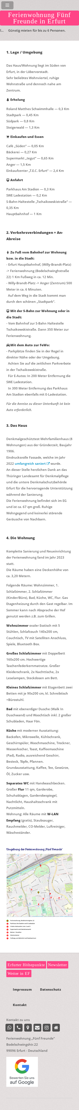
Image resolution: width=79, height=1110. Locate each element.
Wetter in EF (19, 973)
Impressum (22, 989)
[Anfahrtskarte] (28, 1028)
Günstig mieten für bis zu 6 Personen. (29, 30)
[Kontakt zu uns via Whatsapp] (9, 1028)
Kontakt (20, 1005)
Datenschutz (50, 989)
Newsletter (57, 965)
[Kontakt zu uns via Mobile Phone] (19, 1028)
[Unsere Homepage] (56, 1028)
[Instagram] (47, 1028)
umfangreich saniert (31, 463)
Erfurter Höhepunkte (26, 965)
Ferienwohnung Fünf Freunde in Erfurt (39, 18)
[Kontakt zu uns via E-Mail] (37, 1028)
